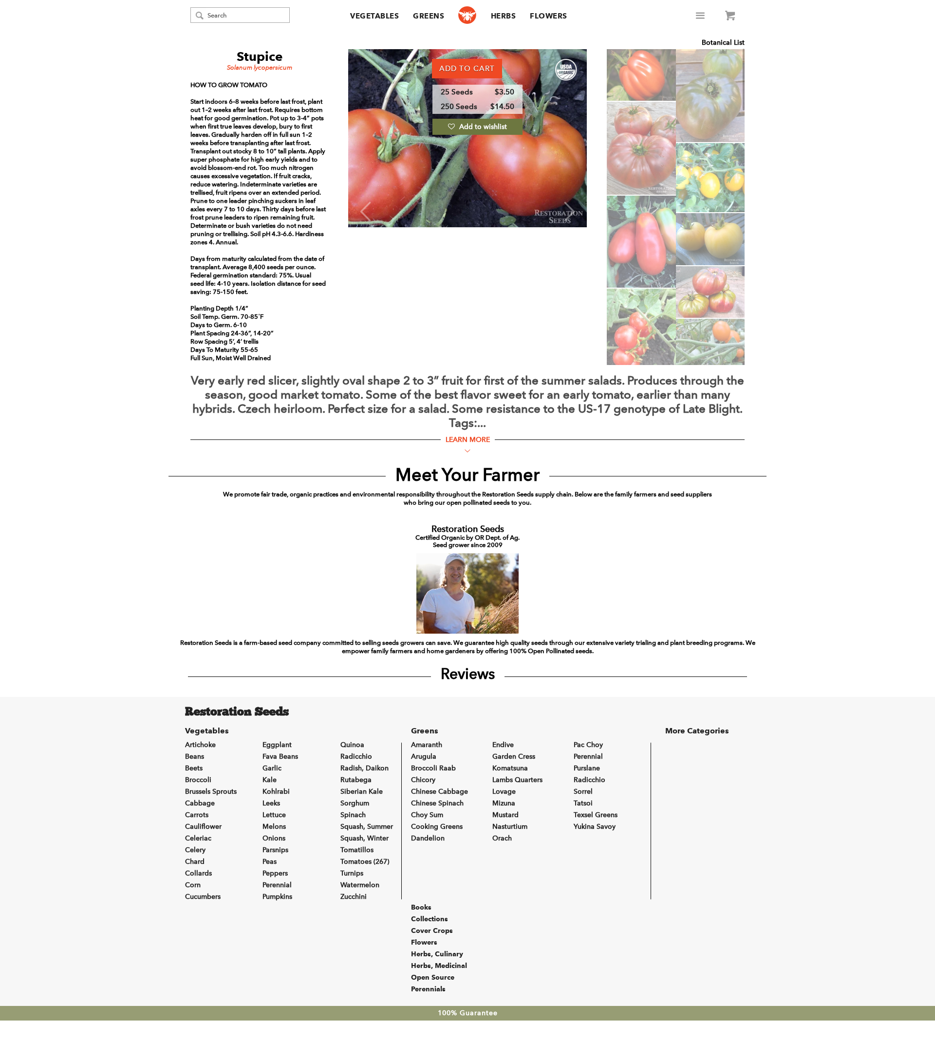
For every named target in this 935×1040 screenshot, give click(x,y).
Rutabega (356, 780)
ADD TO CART (467, 68)
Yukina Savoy (595, 826)
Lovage (504, 791)
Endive (503, 745)
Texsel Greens (595, 815)
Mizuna (503, 803)
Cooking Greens (437, 826)
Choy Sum (427, 815)
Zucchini (353, 897)
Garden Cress (513, 756)
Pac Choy (588, 745)
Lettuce (274, 815)
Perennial (277, 885)
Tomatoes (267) (364, 862)
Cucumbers (203, 897)
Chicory (423, 780)
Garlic (271, 768)
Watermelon (359, 885)
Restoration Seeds (237, 712)
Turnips (351, 873)
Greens (428, 16)
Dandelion (428, 838)
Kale (269, 780)
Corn (193, 885)
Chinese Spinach (437, 803)
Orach (502, 838)
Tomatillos (357, 850)
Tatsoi (583, 803)
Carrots (196, 815)
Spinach (353, 815)
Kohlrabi (276, 791)
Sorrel (583, 791)
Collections (429, 919)
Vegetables (374, 16)
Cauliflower (203, 826)
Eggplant (277, 745)
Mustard (505, 815)
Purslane (587, 768)
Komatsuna (510, 768)
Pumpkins (277, 897)
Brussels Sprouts (211, 791)
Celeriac (198, 838)
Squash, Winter (364, 838)
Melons (274, 826)
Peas (269, 862)
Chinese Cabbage (439, 791)
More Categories (697, 730)
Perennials (428, 989)
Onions (273, 838)
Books (421, 907)
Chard (195, 862)
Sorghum (354, 803)
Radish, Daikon (364, 768)
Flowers (548, 16)
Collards (198, 873)
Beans (194, 756)
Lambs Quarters (517, 780)
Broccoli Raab (433, 768)
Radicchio (356, 756)
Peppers (275, 873)
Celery (195, 850)
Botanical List (723, 42)
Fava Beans (280, 756)
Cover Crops (432, 930)
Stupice (260, 56)
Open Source (432, 977)
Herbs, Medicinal (439, 965)
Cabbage (200, 803)
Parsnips (275, 850)
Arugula (423, 756)
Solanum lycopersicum (259, 67)
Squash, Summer (366, 826)
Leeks (271, 803)
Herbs (503, 16)
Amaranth (426, 745)
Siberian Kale (361, 791)
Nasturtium (509, 826)
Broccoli (198, 780)
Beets (194, 768)
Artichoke (200, 745)
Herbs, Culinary (437, 954)
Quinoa (352, 745)
